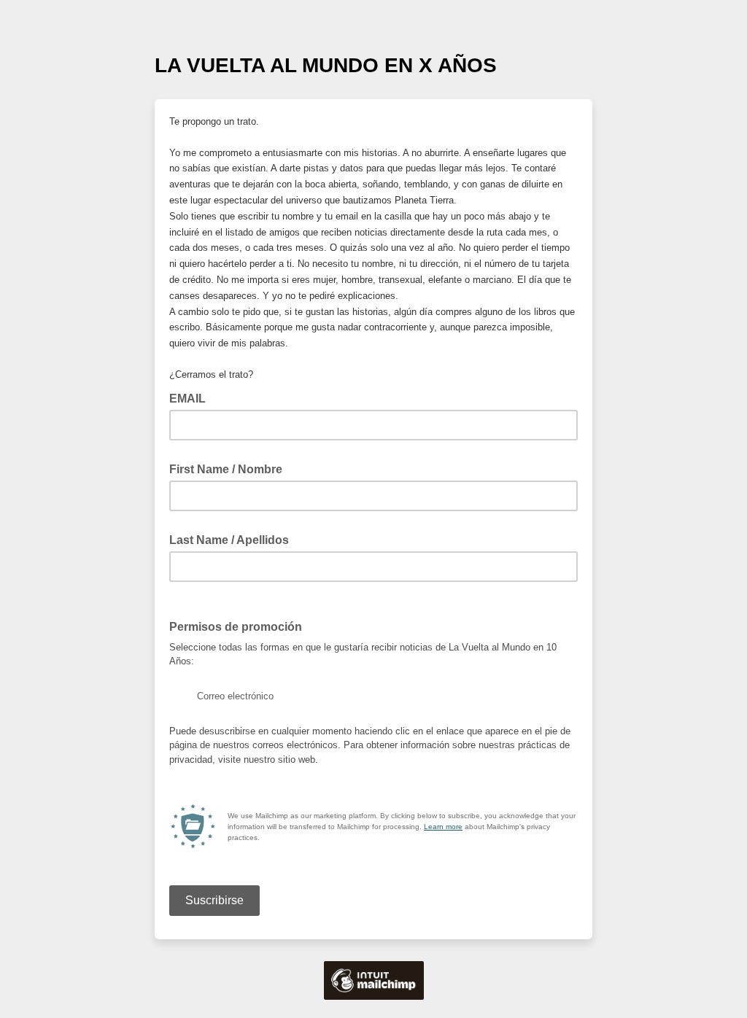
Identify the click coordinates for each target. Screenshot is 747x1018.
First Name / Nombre (230, 468)
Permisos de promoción (240, 626)
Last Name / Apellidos (233, 539)
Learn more (443, 827)
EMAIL (191, 397)
